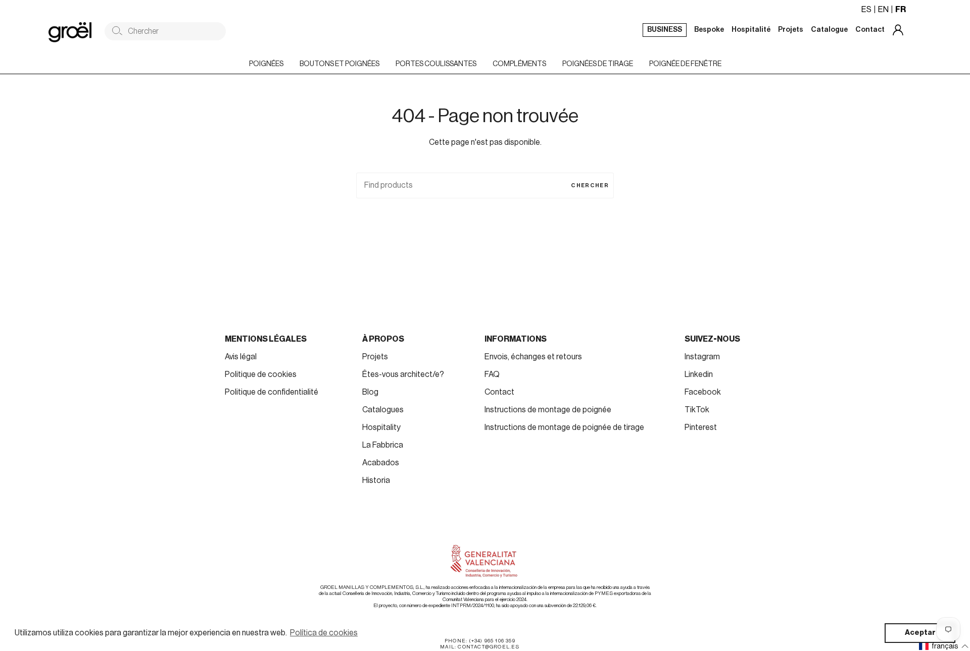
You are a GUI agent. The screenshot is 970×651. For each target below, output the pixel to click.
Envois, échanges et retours (533, 357)
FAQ (492, 374)
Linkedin (699, 374)
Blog (370, 392)
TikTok (697, 410)
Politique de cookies (261, 374)
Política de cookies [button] (324, 633)
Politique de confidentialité (271, 392)
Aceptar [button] (920, 632)
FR (900, 10)
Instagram (702, 357)
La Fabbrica (382, 445)
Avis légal (241, 357)
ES (866, 10)
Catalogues (383, 410)
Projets (375, 357)
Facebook (703, 392)
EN (883, 10)
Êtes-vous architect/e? (403, 374)
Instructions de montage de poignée (547, 410)
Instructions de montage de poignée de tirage (564, 427)
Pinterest (701, 427)
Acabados (380, 463)
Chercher (590, 185)
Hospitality (381, 427)
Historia (376, 480)
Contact (499, 392)
